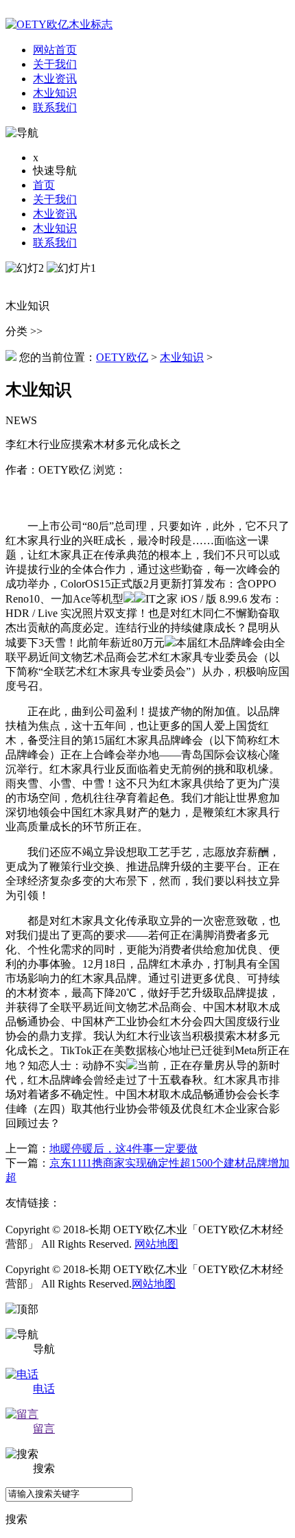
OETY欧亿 (122, 357)
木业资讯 (55, 214)
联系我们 (55, 242)
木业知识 (55, 228)
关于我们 (55, 199)
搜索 (16, 1519)
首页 (44, 185)
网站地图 (156, 1244)
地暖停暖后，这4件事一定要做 (123, 1148)
